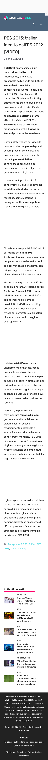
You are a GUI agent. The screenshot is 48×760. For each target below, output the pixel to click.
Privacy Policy (34, 752)
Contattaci (24, 730)
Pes (33, 544)
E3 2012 (25, 544)
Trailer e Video (18, 548)
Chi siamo (10, 752)
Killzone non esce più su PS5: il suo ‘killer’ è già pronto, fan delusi (26, 632)
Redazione (21, 752)
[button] (33, 24)
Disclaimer (24, 756)
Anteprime (14, 544)
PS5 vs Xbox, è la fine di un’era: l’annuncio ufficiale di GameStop (26, 664)
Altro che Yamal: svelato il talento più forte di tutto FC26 (26, 601)
